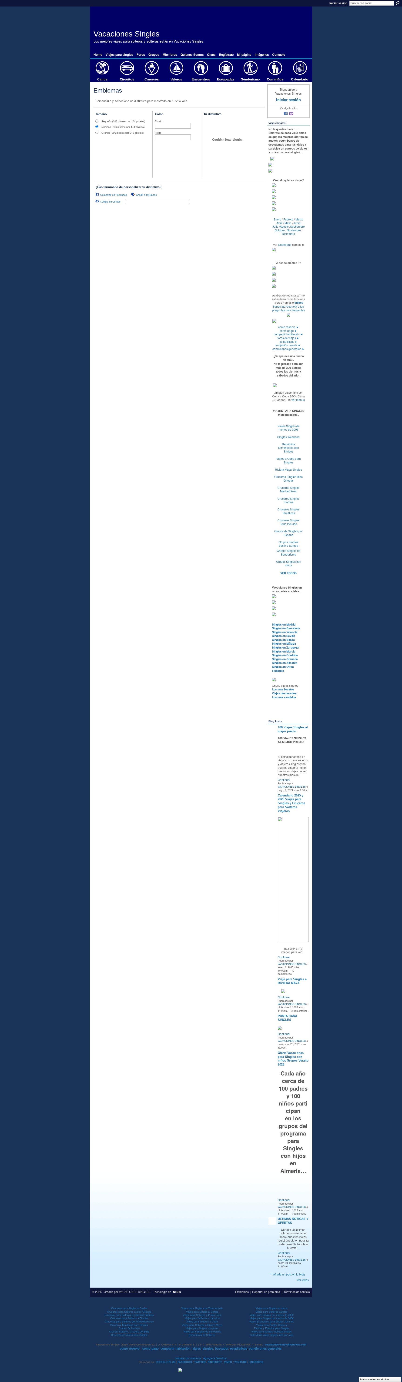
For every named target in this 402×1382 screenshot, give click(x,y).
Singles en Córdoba (285, 655)
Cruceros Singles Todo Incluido (288, 522)
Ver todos (303, 1280)
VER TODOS (288, 573)
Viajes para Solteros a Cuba (202, 1321)
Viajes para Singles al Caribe (202, 1311)
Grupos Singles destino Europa (288, 544)
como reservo (288, 327)
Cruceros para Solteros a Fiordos (129, 1318)
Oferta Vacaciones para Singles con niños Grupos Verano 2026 (293, 1058)
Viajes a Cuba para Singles (288, 460)
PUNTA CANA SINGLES (287, 1018)
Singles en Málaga (284, 643)
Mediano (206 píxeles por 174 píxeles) (123, 127)
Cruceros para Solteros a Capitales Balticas (129, 1315)
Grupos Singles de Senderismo (288, 552)
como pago (288, 331)
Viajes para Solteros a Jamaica (202, 1318)
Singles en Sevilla (283, 636)
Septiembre (297, 226)
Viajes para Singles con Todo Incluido (202, 1308)
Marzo (299, 219)
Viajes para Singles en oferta (271, 1308)
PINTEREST (215, 1362)
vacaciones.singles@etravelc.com (285, 1344)
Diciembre (288, 234)
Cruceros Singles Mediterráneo (288, 489)
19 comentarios (286, 972)
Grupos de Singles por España (288, 533)
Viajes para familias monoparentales (271, 1331)
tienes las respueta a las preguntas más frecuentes (288, 308)
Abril (279, 223)
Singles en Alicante (284, 663)
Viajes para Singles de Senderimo (202, 1331)
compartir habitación (288, 334)
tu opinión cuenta (288, 345)
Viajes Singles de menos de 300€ (289, 428)
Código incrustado (110, 201)
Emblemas (242, 1292)
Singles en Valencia (285, 632)
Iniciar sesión (338, 3)
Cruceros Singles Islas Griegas (288, 478)
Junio (297, 223)
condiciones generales (288, 349)
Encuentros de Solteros (202, 1335)
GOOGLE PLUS (165, 1362)
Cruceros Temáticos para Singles (129, 1325)
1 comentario (298, 1213)
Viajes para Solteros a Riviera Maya (202, 1325)
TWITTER (200, 1362)
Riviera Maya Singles (288, 469)
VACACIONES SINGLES (292, 786)
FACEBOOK (185, 1362)
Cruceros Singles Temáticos (288, 511)
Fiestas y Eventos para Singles (271, 1328)
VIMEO (228, 1362)
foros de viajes (288, 338)
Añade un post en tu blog (289, 1274)
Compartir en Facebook (113, 194)
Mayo (288, 223)
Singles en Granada (285, 659)
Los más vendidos (284, 697)
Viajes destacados (284, 693)
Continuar (284, 780)
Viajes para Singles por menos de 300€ (272, 1318)
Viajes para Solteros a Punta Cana (202, 1315)
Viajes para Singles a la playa (202, 1328)
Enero (277, 219)
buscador (221, 1348)
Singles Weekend (288, 437)
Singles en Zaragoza (285, 647)
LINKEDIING (256, 1362)
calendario (284, 244)
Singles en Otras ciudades (283, 669)
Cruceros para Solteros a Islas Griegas (129, 1311)
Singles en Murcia (283, 651)
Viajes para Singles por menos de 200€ (272, 1315)
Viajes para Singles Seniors (271, 1325)
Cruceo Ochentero (129, 1328)
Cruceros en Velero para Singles (129, 1335)
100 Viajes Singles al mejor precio (293, 729)
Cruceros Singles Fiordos (288, 500)
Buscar (397, 3)
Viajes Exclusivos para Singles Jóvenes (271, 1321)
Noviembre (294, 230)
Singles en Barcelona (286, 628)
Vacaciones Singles (127, 34)
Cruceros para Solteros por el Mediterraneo (129, 1321)
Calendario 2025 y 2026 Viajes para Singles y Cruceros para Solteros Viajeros (291, 803)
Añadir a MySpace (146, 194)
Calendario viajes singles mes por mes (271, 1335)
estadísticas (288, 341)
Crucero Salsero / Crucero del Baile (129, 1331)
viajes (196, 1348)
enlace (299, 302)
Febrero (288, 219)
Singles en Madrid (283, 624)
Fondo (158, 121)
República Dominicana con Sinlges (288, 447)
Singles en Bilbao (283, 640)
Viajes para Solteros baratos (272, 1311)
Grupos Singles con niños (288, 563)
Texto (158, 132)
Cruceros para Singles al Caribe (129, 1308)
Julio (275, 226)
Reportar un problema (266, 1292)
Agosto (284, 226)
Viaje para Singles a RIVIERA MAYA (292, 981)
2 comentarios (299, 1010)
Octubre (280, 230)
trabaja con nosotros (188, 1358)
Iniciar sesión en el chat (374, 1379)
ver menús (298, 400)
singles (208, 1348)
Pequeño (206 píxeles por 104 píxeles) (123, 121)
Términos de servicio (297, 1292)
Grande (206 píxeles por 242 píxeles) (122, 132)
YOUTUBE (240, 1362)
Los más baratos (283, 689)
